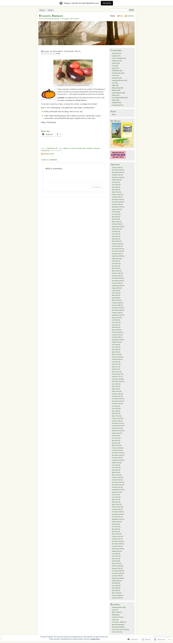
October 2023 (116, 204)
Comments (130, 16)
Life (56, 148)
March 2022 (115, 241)
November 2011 (117, 514)
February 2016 (116, 394)
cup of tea (74, 148)
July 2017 (115, 362)
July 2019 (115, 320)
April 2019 (115, 327)
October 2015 (116, 403)
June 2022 (115, 234)
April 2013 (115, 472)
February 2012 (116, 507)
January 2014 (116, 450)
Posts (121, 16)
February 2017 (116, 374)
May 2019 (115, 325)
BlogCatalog (115, 614)
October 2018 (116, 337)
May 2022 (115, 236)
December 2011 (117, 512)
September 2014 (117, 430)
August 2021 (116, 258)
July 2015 (115, 406)
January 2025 (116, 167)
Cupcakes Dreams (118, 617)
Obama (114, 95)
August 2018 (116, 342)
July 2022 (115, 231)
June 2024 (115, 184)
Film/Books (115, 61)
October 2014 (116, 428)
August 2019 (116, 317)
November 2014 (117, 425)
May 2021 (115, 266)
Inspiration (115, 78)
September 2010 (117, 548)
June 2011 (115, 526)
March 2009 (115, 593)
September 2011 (117, 519)
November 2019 (117, 310)
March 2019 (115, 330)
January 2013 (116, 480)
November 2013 (117, 455)
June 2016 (115, 384)
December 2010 (117, 541)
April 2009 (115, 590)
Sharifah (57, 53)
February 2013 (116, 477)
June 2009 (115, 585)
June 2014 (115, 438)
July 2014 (115, 435)
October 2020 (116, 283)
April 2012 (115, 502)
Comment (97, 187)
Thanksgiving (45, 150)
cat (69, 148)
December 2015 (117, 398)
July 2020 (115, 290)
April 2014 (115, 443)
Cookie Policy (95, 639)
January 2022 (116, 246)
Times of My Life (117, 632)
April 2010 (115, 561)
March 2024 (115, 192)
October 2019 (116, 312)
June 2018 (115, 347)
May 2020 (115, 295)
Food (113, 65)
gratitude (89, 148)
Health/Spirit (50, 148)
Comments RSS (48, 154)
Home (42, 10)
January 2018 (116, 359)
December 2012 (117, 482)
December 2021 (117, 248)
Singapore (115, 102)
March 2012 (115, 504)
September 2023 (117, 207)
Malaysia (114, 90)
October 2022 (116, 224)
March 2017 (115, 371)
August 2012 (116, 492)
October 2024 (116, 175)
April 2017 (115, 369)
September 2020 (117, 285)
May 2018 (115, 349)
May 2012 (115, 499)
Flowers (114, 63)
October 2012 (116, 487)
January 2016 (116, 396)
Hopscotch (115, 619)
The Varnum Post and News (120, 629)
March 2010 (115, 563)
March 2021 (115, 271)
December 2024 (117, 170)
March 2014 (115, 445)
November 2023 (117, 202)
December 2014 (117, 423)
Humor (114, 75)
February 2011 (116, 536)
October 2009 (116, 576)
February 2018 (116, 357)
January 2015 (116, 421)
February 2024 (116, 194)
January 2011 (116, 539)
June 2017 (115, 364)
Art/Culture (115, 53)
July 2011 (115, 524)
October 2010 (116, 546)
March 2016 (115, 391)
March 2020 (115, 300)
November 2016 (117, 381)
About (50, 10)
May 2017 (115, 367)
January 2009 (116, 598)
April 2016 (115, 389)
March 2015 (115, 416)
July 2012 (115, 494)
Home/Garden (116, 73)
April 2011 (115, 531)
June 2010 (115, 556)
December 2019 (117, 307)
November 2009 (117, 573)
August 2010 (116, 551)
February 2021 (116, 273)
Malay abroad (116, 88)
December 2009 (117, 571)
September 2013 (117, 460)
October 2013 (116, 457)
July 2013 (115, 465)
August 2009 (116, 580)
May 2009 (115, 588)
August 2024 (116, 180)
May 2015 (115, 411)
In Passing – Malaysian (119, 622)
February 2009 (116, 595)
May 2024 (115, 187)
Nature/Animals (116, 93)
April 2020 (115, 298)
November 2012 (117, 484)
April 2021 (115, 268)
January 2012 (116, 509)
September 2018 (117, 339)
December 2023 (117, 199)
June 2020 (115, 293)
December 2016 (117, 379)
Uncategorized (116, 105)
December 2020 (117, 278)
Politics (114, 100)
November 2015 (117, 401)
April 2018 (115, 352)
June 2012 (115, 497)
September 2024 (117, 177)
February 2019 (116, 332)
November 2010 (117, 544)
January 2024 (116, 197)
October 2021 (116, 253)
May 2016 (115, 386)
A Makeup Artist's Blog (119, 607)
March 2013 (115, 475)
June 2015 (115, 408)
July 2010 (115, 553)
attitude (65, 148)
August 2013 (116, 462)
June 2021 (115, 263)
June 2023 (115, 214)
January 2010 (116, 568)
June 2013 (115, 467)
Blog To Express (117, 612)
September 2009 (117, 578)
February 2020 (116, 303)
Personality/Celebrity (118, 97)
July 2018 (115, 344)
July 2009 (115, 583)
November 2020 (117, 280)
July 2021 (115, 261)
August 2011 (116, 521)
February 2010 (116, 566)
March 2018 (115, 354)
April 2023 (115, 219)
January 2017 (116, 376)
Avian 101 (115, 610)
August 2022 (116, 229)
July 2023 (115, 212)
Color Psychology (117, 58)
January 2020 (116, 305)
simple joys (96, 148)
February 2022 (116, 244)
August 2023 (116, 209)
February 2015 (116, 418)
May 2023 (115, 216)
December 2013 (117, 452)
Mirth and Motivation (118, 624)
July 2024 (115, 182)
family (79, 148)
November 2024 (117, 172)
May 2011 (115, 529)
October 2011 (116, 516)
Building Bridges (51, 16)
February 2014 (116, 448)
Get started (107, 3)
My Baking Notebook (118, 627)
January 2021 (116, 275)
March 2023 (115, 221)
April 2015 (115, 413)
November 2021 (117, 251)
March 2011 (115, 534)
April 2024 (115, 189)
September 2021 (117, 256)
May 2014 (115, 440)
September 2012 (117, 489)
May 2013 (115, 470)
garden (114, 68)
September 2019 (117, 315)
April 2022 (115, 239)
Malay (114, 85)
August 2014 (116, 433)
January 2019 (116, 335)
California (115, 56)
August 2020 (116, 288)
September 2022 (117, 226)
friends (84, 148)
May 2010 (115, 558)
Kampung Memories (118, 80)
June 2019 (115, 322)
